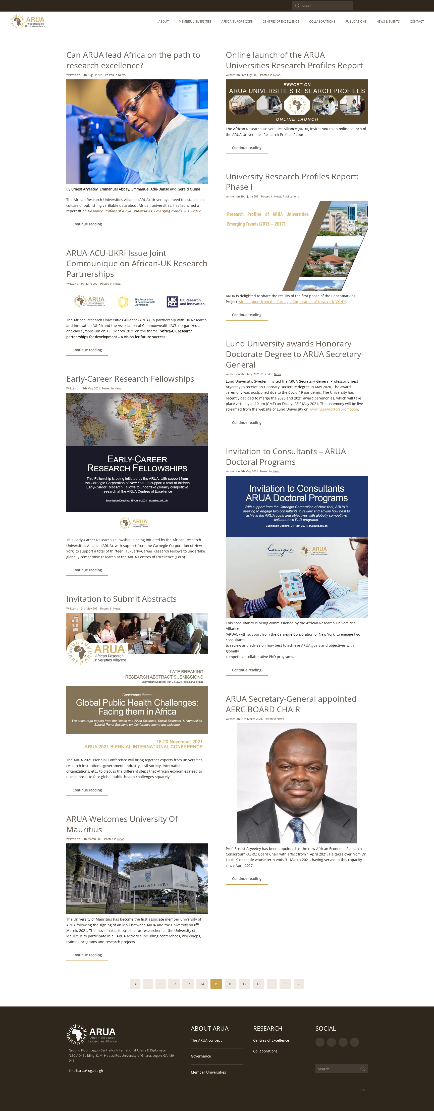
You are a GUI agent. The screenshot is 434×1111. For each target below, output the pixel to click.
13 (188, 983)
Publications (355, 21)
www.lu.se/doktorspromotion (333, 409)
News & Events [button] (388, 21)
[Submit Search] (363, 1068)
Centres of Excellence (271, 1040)
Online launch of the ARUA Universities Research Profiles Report (294, 60)
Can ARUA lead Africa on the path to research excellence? (133, 60)
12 (174, 983)
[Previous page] (135, 984)
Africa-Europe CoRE (237, 21)
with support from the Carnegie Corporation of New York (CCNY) (292, 301)
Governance (201, 1056)
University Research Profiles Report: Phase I (292, 181)
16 (230, 983)
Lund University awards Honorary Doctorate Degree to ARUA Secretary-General (295, 354)
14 (202, 983)
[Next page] (299, 984)
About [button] (163, 21)
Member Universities (195, 21)
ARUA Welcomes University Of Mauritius (122, 824)
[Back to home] (27, 22)
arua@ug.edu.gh (90, 1071)
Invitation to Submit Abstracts (121, 598)
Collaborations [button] (322, 21)
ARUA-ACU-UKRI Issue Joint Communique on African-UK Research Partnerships (137, 263)
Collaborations (265, 1051)
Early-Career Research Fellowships (130, 378)
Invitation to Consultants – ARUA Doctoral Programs (286, 456)
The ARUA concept (206, 1040)
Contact (417, 21)
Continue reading (87, 224)
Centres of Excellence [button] (281, 21)
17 (244, 983)
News (121, 75)
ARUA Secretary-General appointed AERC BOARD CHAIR (291, 704)
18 (258, 983)
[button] (363, 1089)
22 (285, 983)
